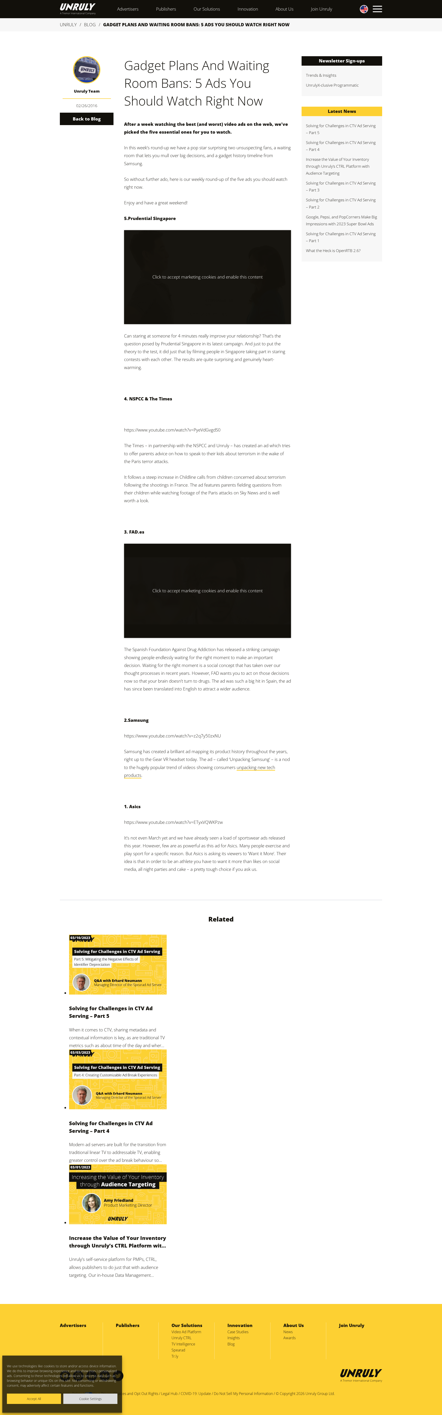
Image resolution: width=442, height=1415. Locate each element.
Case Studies (237, 1331)
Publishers (166, 9)
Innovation (248, 9)
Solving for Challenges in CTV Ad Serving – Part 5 (111, 1012)
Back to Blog (87, 119)
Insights (233, 1337)
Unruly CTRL (182, 1337)
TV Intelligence (183, 1344)
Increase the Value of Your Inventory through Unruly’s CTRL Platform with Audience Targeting (117, 1241)
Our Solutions (207, 9)
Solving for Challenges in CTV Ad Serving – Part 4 (111, 1127)
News (288, 1331)
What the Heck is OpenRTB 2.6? (333, 250)
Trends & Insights (321, 75)
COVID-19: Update (196, 1393)
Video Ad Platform (186, 1331)
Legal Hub (169, 1393)
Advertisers (128, 9)
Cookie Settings (90, 1399)
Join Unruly (321, 9)
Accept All (34, 1399)
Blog (90, 25)
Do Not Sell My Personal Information (243, 1393)
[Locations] (360, 9)
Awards (289, 1337)
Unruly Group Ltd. (320, 1393)
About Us (285, 9)
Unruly (68, 25)
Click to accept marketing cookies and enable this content (207, 277)
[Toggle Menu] (377, 9)
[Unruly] (78, 9)
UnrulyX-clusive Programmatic (332, 85)
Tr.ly (175, 1356)
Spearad (178, 1350)
